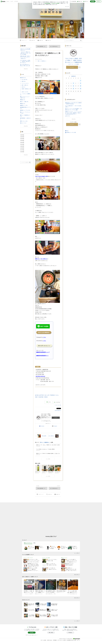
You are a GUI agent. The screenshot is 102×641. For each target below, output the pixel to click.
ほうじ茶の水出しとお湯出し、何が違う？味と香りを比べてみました (25, 61)
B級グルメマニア (64, 557)
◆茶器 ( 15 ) (22, 99)
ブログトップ (24, 40)
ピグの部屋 (76, 64)
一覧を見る (73, 119)
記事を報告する (58, 410)
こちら (44, 337)
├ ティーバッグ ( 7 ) (24, 83)
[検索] (81, 40)
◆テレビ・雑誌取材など (44, 442)
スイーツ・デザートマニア (28, 557)
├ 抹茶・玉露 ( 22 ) (24, 85)
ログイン (98, 1)
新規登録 (92, 1)
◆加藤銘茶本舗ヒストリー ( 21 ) (25, 108)
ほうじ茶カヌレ (44, 258)
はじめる (31, 632)
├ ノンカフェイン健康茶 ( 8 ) (25, 94)
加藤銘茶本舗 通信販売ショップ (43, 352)
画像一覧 (41, 40)
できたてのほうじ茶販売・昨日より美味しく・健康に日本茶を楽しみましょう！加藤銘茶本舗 (73, 60)
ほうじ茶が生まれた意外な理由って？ (55, 46)
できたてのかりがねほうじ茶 (41, 176)
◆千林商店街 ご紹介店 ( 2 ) (25, 119)
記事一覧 (33, 40)
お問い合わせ (50, 640)
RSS (67, 130)
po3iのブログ (67, 115)
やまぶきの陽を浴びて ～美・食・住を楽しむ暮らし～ (73, 106)
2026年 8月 (73, 76)
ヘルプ (79, 640)
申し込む (70, 632)
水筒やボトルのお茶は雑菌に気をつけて (25, 50)
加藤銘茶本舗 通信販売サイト (42, 355)
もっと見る (48, 458)
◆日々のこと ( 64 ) (24, 121)
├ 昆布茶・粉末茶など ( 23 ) (25, 89)
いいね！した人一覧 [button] (58, 405)
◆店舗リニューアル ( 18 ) (25, 110)
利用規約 (55, 640)
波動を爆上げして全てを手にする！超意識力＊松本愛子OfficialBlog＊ (73, 103)
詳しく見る (51, 632)
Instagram (55, 426)
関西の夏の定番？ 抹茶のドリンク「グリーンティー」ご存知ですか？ (25, 57)
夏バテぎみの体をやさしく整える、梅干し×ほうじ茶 (25, 65)
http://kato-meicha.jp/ (40, 376)
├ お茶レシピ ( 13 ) (24, 91)
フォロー (55, 417)
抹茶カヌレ (37, 258)
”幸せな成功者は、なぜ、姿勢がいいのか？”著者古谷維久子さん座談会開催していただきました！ (42, 46)
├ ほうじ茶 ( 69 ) (23, 79)
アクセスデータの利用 (62, 640)
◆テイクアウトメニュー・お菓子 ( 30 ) (25, 97)
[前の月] (69, 76)
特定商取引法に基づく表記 (71, 640)
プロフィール (70, 64)
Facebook (42, 426)
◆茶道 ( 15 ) (22, 103)
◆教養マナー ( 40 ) (24, 105)
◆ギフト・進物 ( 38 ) (24, 101)
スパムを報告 (44, 640)
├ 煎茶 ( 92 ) (23, 81)
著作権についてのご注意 (71, 132)
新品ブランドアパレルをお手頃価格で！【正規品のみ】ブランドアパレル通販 (73, 109)
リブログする (57, 402)
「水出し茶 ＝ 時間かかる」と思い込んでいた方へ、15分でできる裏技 (25, 53)
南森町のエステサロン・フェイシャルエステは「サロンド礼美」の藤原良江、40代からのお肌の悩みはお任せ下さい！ (73, 113)
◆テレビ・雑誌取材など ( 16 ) (25, 116)
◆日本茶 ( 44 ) (23, 77)
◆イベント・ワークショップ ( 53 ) (25, 113)
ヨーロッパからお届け (46, 557)
